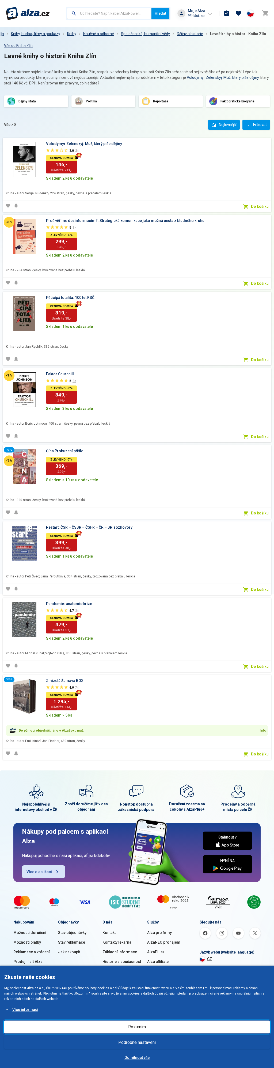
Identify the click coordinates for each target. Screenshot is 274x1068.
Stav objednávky (72, 932)
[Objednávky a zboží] (226, 13)
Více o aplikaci (39, 872)
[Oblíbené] (238, 13)
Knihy (71, 34)
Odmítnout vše (137, 1057)
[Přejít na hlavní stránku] (28, 13)
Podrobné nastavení (137, 1042)
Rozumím (137, 1026)
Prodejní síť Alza (28, 961)
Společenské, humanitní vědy (145, 34)
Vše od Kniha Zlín (18, 45)
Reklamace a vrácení (31, 952)
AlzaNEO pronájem (163, 942)
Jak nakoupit (69, 952)
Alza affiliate (158, 961)
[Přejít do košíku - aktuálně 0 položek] (265, 13)
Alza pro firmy (159, 932)
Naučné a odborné (98, 34)
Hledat (160, 13)
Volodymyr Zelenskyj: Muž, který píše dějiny (223, 77)
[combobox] (109, 13)
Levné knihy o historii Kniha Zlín (238, 34)
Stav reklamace (71, 942)
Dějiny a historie (190, 34)
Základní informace (119, 952)
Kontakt (109, 932)
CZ (209, 959)
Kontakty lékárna (116, 942)
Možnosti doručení (29, 932)
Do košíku (260, 206)
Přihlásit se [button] (196, 16)
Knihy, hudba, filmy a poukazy (35, 34)
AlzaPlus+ (156, 952)
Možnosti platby (27, 942)
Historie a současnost (121, 961)
